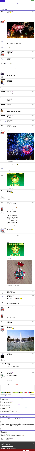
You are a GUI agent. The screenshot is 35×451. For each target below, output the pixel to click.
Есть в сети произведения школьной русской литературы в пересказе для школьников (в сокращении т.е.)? (11, 435)
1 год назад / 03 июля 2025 (10, 372)
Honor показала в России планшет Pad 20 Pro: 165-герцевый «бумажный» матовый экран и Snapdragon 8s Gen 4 (12, 418)
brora (12, 65)
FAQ (11, 447)
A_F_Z (8, 188)
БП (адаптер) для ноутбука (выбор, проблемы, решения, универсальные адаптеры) (10, 404)
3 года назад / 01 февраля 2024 (10, 295)
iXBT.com (2, 449)
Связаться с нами (2, 447)
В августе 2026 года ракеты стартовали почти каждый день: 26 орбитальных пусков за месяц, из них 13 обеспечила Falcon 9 (14, 423)
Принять (24, 450)
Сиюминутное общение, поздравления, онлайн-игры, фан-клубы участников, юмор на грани (8, 2)
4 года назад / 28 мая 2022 (10, 129)
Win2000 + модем (3, 432)
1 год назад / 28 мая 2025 (10, 321)
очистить (31, 384)
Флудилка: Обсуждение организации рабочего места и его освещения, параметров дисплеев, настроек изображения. (13, 407)
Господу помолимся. (4, 408)
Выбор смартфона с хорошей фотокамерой (6, 401)
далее (7, 9)
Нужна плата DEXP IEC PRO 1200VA (5, 416)
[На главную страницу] (2, 1)
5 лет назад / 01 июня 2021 (10, 79)
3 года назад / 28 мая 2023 (10, 206)
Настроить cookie (7, 448)
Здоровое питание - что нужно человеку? (6, 402)
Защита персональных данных (12, 448)
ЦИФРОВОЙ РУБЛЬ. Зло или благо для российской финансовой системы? (9, 411)
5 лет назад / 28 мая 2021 (9, 46)
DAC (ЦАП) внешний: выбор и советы (5, 405)
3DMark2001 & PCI (3, 431)
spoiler (12, 384)
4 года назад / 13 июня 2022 (10, 202)
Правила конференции (7, 447)
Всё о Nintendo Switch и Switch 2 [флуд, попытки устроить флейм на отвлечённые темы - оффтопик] (11, 398)
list (19, 384)
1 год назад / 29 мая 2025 (9, 363)
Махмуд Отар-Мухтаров (10, 285)
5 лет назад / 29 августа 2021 (10, 125)
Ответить (33, 11)
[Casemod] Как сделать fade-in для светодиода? (6, 438)
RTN (8, 170)
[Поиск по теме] (33, 9)
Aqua (15, 285)
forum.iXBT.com (14, 449)
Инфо (31, 11)
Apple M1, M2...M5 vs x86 (4, 399)
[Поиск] (30, 1)
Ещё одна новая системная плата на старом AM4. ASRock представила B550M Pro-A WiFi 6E (10, 425)
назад (3, 9)
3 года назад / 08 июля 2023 (10, 291)
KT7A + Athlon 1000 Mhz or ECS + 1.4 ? (4, 434)
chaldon (13, 225)
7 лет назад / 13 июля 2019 (10, 11)
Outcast (15, 225)
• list (18, 384)
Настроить (27, 450)
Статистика (13, 447)
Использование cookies (3, 448)
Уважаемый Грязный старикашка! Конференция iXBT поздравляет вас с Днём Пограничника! (16, 3)
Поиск (10, 447)
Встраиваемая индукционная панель (5, 410)
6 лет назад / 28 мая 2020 (9, 40)
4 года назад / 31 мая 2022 (10, 190)
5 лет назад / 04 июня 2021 (10, 109)
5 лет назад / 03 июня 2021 (10, 104)
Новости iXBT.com (2, 417)
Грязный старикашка (10, 65)
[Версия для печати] (32, 9)
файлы (29, 384)
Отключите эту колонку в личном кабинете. (5, 439)
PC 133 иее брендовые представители (5, 437)
